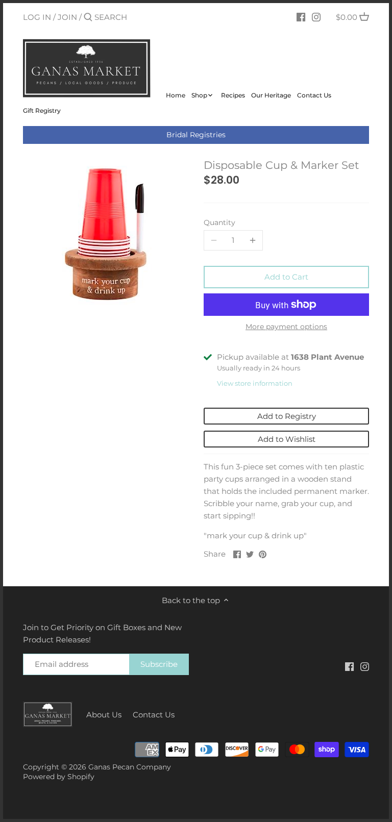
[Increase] (252, 240)
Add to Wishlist (286, 439)
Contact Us (154, 714)
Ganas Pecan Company (129, 767)
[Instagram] (316, 17)
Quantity (219, 222)
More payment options (286, 327)
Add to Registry (286, 416)
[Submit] (88, 17)
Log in (37, 17)
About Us (103, 714)
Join (67, 17)
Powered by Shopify (58, 777)
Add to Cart (286, 277)
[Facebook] (301, 17)
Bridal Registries (196, 135)
